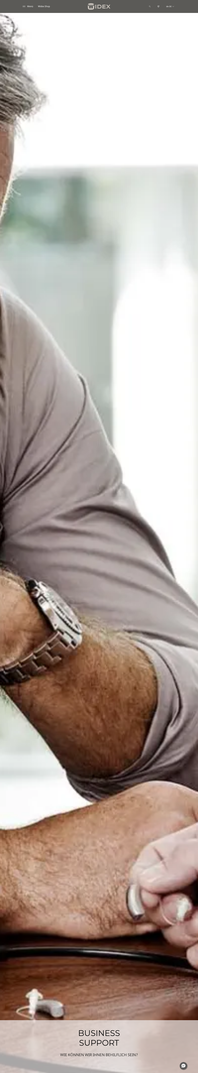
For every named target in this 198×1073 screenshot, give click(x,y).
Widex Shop (44, 6)
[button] (183, 1066)
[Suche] (149, 6)
